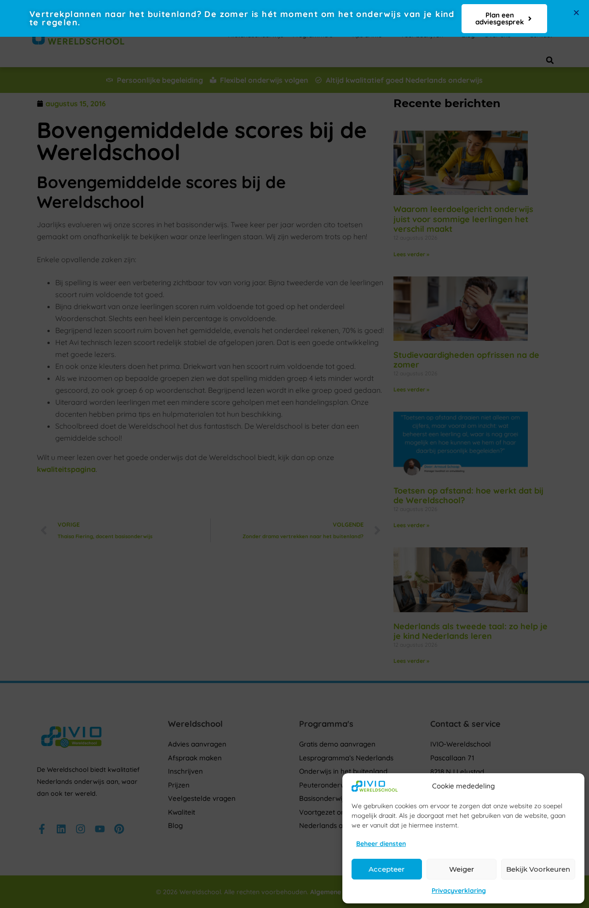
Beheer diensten (381, 843)
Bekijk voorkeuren (538, 869)
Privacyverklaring (459, 890)
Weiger (461, 869)
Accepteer (386, 869)
